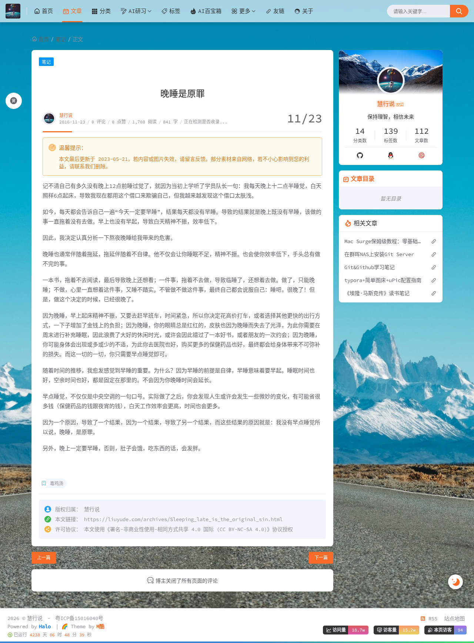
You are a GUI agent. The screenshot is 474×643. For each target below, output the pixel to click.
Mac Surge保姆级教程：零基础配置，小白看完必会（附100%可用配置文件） (383, 241)
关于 (307, 10)
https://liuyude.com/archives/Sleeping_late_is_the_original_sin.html (183, 519)
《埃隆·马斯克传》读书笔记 (377, 293)
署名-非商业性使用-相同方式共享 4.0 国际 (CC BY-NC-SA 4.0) (188, 529)
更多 (244, 10)
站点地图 (454, 618)
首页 (47, 10)
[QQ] (390, 155)
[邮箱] (421, 155)
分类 (105, 10)
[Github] (360, 155)
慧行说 (66, 115)
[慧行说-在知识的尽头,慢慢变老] (16, 11)
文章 (76, 10)
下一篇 (321, 557)
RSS (431, 618)
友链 (278, 10)
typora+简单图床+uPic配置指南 (382, 280)
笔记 (61, 39)
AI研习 (137, 10)
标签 (174, 10)
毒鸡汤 (56, 483)
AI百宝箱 (209, 10)
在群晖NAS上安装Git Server (379, 254)
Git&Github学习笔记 (369, 267)
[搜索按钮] (459, 11)
